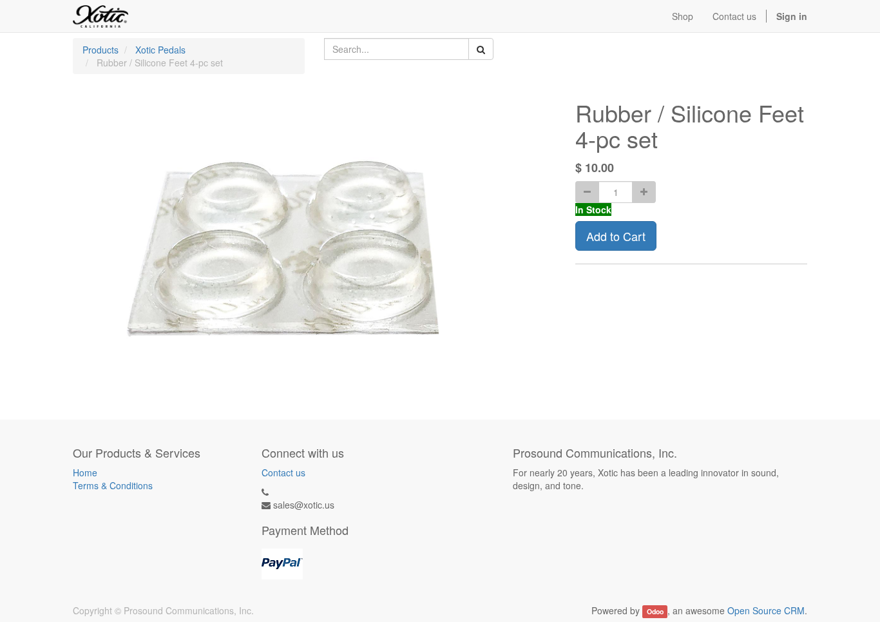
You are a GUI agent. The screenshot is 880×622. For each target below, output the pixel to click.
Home (85, 472)
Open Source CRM (766, 610)
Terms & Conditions (113, 485)
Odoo (655, 611)
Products (100, 49)
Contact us (283, 472)
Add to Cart (616, 236)
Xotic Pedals (160, 49)
